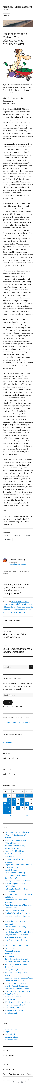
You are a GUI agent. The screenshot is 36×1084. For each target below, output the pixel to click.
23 (9, 808)
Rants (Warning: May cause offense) (18, 1074)
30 (9, 812)
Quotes (6, 1065)
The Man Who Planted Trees (17, 989)
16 (9, 804)
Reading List (10, 954)
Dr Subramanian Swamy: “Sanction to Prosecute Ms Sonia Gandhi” (16, 875)
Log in (7, 1032)
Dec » (27, 816)
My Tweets (7, 742)
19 (22, 804)
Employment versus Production (18, 881)
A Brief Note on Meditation (16, 840)
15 (5, 804)
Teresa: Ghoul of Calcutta (15, 983)
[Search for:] (16, 667)
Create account (11, 1029)
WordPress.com (11, 1040)
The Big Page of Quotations (16, 986)
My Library (9, 929)
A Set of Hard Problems (14, 851)
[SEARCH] (31, 667)
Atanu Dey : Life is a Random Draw (17, 8)
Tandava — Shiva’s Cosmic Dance (19, 978)
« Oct (9, 816)
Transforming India (13, 999)
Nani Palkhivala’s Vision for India (19, 932)
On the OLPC (10, 948)
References (9, 956)
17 (13, 804)
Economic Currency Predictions (16, 722)
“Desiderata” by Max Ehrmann (17, 832)
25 (18, 808)
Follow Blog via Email (12, 678)
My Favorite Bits (9, 1069)
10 (14, 799)
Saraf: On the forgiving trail (16, 959)
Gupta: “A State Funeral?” (15, 910)
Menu (6, 15)
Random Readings (12, 951)
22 (5, 808)
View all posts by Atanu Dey (19, 564)
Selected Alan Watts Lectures (17, 962)
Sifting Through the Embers (16, 970)
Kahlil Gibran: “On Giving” (16, 927)
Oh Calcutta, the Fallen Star (16, 946)
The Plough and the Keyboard (17, 991)
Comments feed (11, 1037)
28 (31, 808)
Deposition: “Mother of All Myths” (19, 865)
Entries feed (10, 1034)
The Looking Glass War (14, 1008)
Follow (7, 702)
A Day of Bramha (12, 843)
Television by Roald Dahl (15, 981)
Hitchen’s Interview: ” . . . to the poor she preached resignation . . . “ (18, 916)
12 (22, 799)
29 (5, 812)
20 (27, 804)
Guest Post (21, 571)
